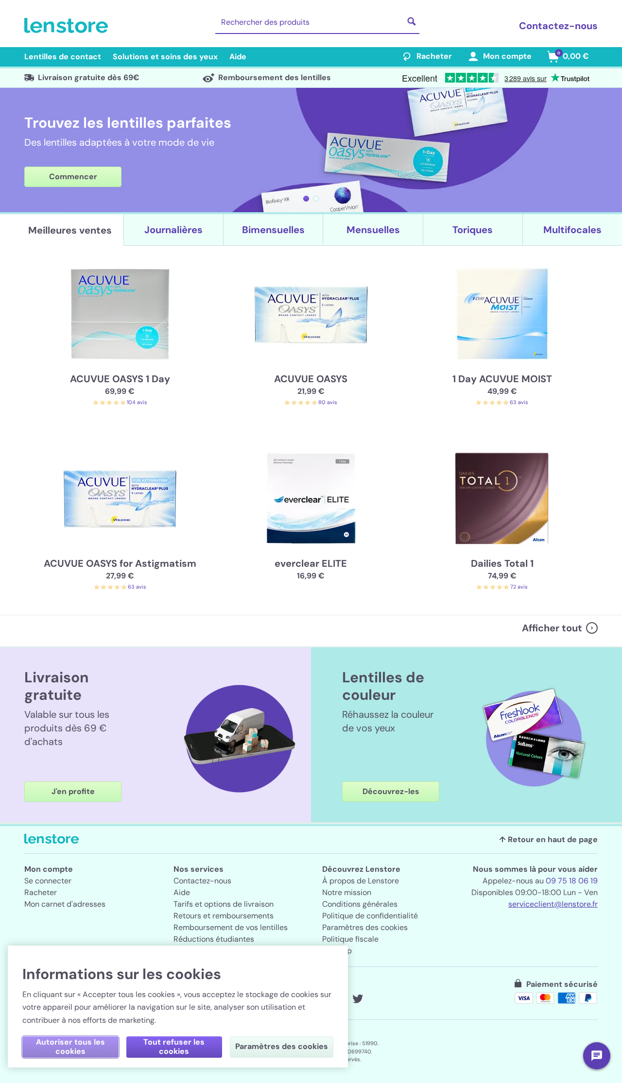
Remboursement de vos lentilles (230, 927)
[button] (306, 199)
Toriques (472, 229)
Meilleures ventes (70, 230)
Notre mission (346, 892)
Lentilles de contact (62, 56)
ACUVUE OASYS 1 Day (120, 378)
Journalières (173, 229)
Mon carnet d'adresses (64, 904)
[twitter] (357, 999)
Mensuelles (373, 229)
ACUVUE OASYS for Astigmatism (120, 563)
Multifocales (572, 229)
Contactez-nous (558, 25)
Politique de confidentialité (370, 916)
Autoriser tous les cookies (70, 1046)
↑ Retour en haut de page (548, 839)
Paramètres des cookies (365, 927)
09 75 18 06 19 (572, 881)
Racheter (434, 56)
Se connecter (47, 881)
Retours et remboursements (223, 916)
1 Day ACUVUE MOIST (502, 378)
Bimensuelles (273, 229)
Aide (237, 56)
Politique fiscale (350, 939)
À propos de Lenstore (360, 881)
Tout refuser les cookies (174, 1046)
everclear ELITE (311, 563)
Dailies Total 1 (502, 563)
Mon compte (507, 56)
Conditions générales (359, 904)
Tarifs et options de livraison (223, 904)
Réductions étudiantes (213, 939)
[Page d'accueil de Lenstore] (68, 26)
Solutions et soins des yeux (165, 56)
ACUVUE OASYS (310, 378)
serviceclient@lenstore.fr (553, 904)
